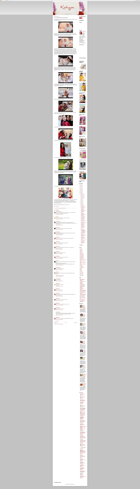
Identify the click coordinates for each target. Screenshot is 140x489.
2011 (80, 193)
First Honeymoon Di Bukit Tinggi (83, 224)
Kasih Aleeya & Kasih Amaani (82, 426)
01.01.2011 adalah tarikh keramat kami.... (83, 233)
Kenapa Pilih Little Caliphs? (84, 358)
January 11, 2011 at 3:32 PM (59, 269)
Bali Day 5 (81, 252)
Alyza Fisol (81, 455)
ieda (56, 260)
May (81, 201)
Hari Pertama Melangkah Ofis (83, 225)
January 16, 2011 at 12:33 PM (59, 319)
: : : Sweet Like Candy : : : (83, 447)
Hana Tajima (81, 473)
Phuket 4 (81, 271)
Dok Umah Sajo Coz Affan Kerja (83, 222)
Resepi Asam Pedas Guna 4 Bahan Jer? (82, 285)
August (82, 198)
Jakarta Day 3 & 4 (82, 267)
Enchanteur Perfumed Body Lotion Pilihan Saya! (82, 457)
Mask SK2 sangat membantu (83, 237)
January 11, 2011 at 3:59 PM (59, 276)
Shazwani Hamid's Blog (82, 444)
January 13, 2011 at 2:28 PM (59, 286)
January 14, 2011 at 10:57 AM (59, 290)
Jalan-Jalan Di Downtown (82, 209)
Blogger (73, 484)
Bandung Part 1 (82, 253)
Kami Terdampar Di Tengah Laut (83, 217)
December (82, 194)
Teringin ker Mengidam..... (82, 213)
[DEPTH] (81, 474)
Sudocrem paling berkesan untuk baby (84, 366)
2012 (80, 192)
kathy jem (57, 237)
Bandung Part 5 (82, 257)
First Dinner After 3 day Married (83, 241)
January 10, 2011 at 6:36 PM (59, 239)
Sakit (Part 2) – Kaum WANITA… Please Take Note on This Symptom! (82, 437)
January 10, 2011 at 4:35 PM (59, 234)
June (81, 200)
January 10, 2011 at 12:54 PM (59, 214)
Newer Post (55, 322)
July (81, 199)
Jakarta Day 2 (81, 266)
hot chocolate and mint (82, 397)
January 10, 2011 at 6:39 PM (59, 258)
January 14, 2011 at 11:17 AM (59, 300)
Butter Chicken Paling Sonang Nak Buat (84, 306)
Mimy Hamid (57, 221)
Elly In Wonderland (82, 420)
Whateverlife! (81, 462)
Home (65, 322)
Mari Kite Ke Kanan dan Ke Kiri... (83, 207)
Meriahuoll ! (81, 459)
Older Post (75, 322)
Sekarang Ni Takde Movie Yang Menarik (83, 211)
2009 (80, 245)
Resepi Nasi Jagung (82, 295)
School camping (82, 448)
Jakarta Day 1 (81, 265)
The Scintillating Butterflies (82, 417)
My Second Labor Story (82, 445)
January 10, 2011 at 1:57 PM (59, 229)
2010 (80, 244)
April (81, 202)
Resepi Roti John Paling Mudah (84, 384)
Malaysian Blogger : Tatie (82, 412)
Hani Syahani (57, 267)
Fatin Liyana (81, 439)
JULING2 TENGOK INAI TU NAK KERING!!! (83, 235)
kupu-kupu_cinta (58, 211)
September (82, 197)
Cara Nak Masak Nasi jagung (84, 350)
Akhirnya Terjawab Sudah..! (83, 242)
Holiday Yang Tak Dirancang (83, 219)
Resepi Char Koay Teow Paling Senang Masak (83, 294)
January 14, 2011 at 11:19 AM (59, 309)
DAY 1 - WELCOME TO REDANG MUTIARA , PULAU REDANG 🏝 (82, 409)
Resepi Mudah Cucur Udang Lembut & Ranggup (82, 280)
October (82, 196)
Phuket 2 (81, 269)
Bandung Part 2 (82, 254)
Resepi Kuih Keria (82, 296)
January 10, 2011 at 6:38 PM (59, 253)
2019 (80, 184)
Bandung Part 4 (82, 256)
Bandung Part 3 (82, 255)
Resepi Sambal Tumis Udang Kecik (82, 301)
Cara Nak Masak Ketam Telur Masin (84, 324)
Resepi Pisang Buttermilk (81, 283)
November (82, 195)
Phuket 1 (81, 268)
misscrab (57, 227)
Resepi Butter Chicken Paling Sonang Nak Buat (83, 290)
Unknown (57, 283)
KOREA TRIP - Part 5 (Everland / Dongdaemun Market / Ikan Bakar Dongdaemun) (82, 429)
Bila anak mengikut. (82, 424)
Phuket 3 (81, 270)
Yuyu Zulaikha (82, 402)
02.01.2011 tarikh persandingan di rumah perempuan (83, 231)
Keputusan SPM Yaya (82, 400)
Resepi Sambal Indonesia (82, 288)
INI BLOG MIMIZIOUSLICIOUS (82, 450)
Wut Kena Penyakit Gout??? (83, 220)
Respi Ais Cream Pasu (82, 291)
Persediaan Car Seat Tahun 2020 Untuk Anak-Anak (82, 433)
